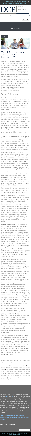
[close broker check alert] (28, 1)
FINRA (7, 396)
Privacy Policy (4, 424)
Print (4, 36)
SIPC (13, 396)
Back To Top (24, 430)
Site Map (12, 424)
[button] (25, 19)
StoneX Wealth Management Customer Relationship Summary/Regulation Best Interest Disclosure (14, 417)
